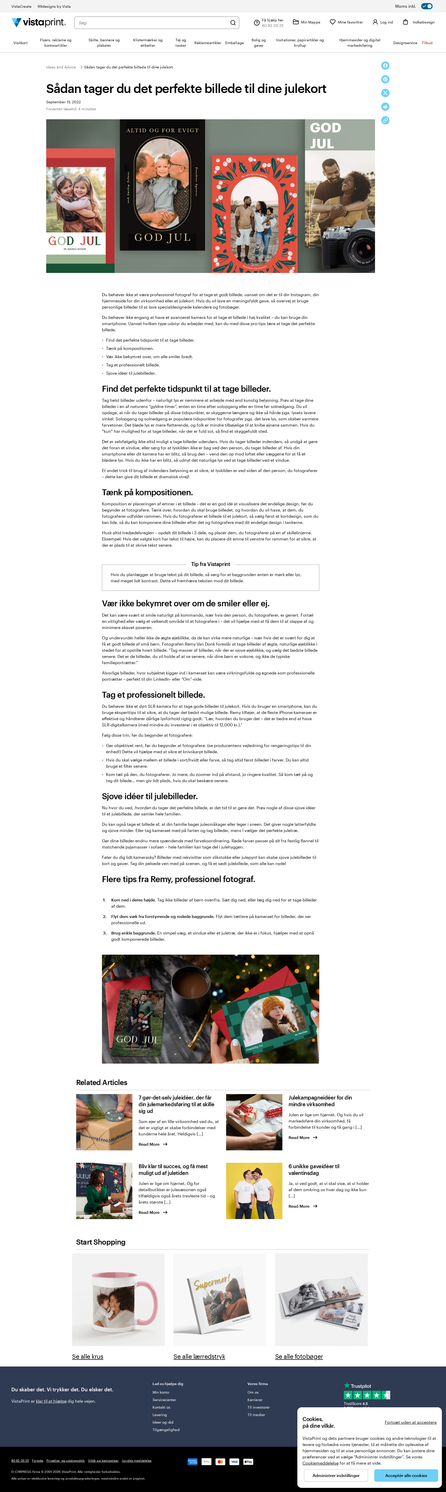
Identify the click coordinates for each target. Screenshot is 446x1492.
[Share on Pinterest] (385, 79)
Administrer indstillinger (336, 1475)
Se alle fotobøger (299, 1356)
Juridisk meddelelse (137, 1460)
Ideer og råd (163, 1422)
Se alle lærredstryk (199, 1356)
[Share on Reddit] (385, 107)
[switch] (420, 6)
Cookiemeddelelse (320, 1462)
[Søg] (233, 23)
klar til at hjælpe (51, 1401)
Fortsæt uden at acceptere (411, 1422)
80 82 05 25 (20, 1460)
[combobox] (152, 23)
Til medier (256, 1414)
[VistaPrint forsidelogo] (38, 22)
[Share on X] (385, 93)
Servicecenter (164, 1399)
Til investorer (259, 1407)
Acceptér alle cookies (406, 1475)
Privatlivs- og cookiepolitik (65, 1460)
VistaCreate (21, 6)
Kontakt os (162, 1407)
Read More (149, 1144)
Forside (37, 1460)
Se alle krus (87, 1356)
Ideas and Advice (61, 67)
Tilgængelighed (166, 1429)
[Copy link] (385, 120)
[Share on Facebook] (385, 65)
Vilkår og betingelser (103, 1460)
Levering (160, 1414)
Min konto (161, 1392)
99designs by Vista (54, 6)
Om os (253, 1392)
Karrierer (255, 1399)
